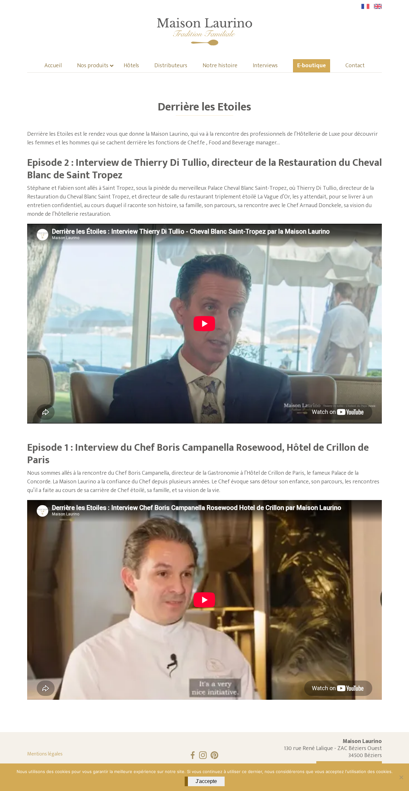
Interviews (265, 65)
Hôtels (131, 65)
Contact (355, 65)
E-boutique (311, 65)
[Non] (401, 777)
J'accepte (206, 781)
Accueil (53, 65)
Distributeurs (170, 65)
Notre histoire (220, 65)
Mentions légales (45, 754)
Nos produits (92, 65)
